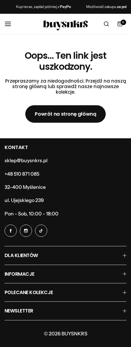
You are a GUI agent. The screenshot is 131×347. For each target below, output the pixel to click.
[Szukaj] (106, 24)
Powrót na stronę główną (65, 114)
